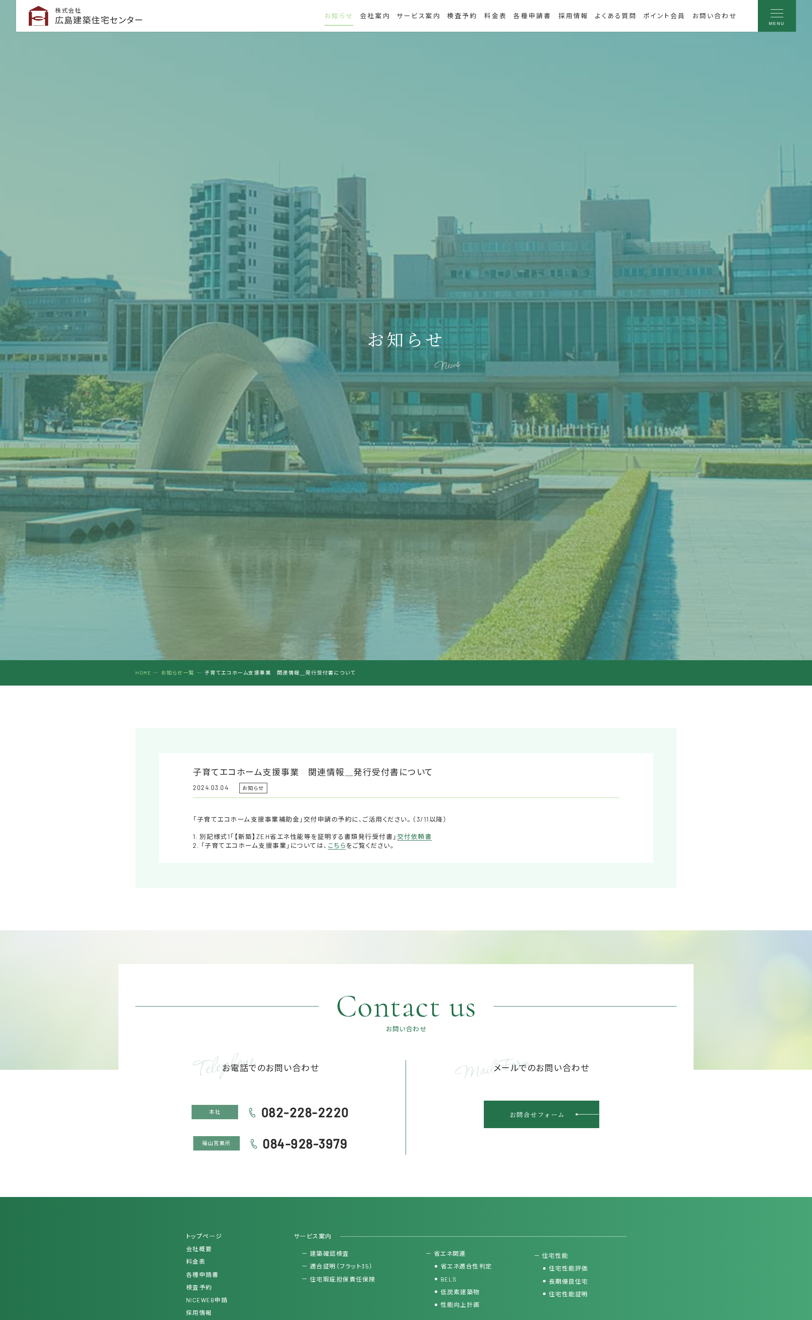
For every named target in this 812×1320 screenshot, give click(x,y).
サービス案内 (419, 15)
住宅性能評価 (568, 1268)
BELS (449, 1279)
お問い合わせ (714, 15)
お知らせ (338, 15)
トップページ (204, 1236)
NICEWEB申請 (207, 1300)
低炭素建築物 (460, 1291)
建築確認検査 (329, 1253)
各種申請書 (532, 15)
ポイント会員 (664, 15)
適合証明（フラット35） (341, 1266)
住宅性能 (555, 1255)
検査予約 (462, 15)
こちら (337, 845)
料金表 (495, 15)
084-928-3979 (305, 1143)
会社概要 (199, 1248)
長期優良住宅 (568, 1281)
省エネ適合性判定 (466, 1266)
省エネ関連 (450, 1253)
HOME (143, 672)
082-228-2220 (305, 1112)
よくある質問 (616, 15)
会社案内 (375, 15)
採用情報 (573, 15)
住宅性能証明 (568, 1294)
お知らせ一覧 (178, 672)
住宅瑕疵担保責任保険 (343, 1279)
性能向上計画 (460, 1304)
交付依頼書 (414, 836)
